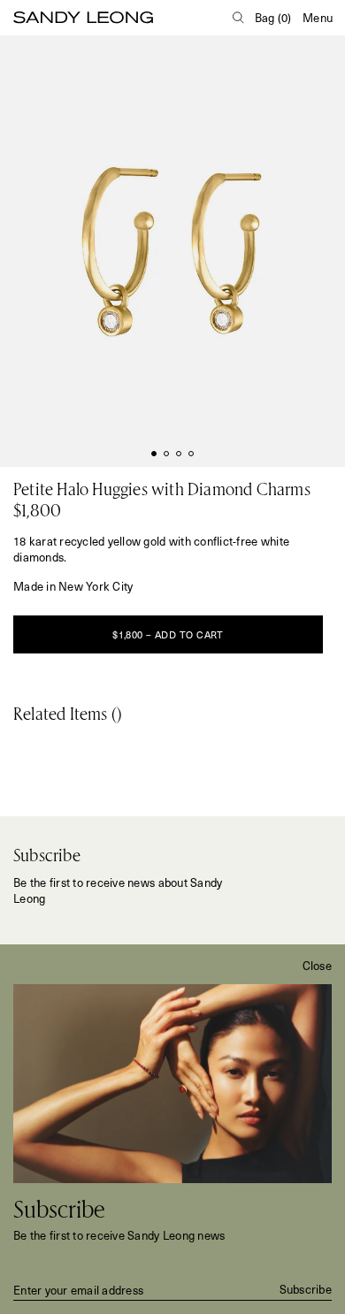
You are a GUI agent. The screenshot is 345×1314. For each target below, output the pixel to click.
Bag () (273, 17)
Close (317, 966)
